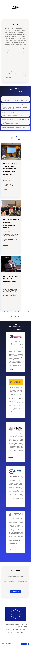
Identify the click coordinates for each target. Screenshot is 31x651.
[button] (28, 13)
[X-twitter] (22, 644)
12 (15, 316)
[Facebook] (26, 644)
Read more (11, 369)
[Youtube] (28, 644)
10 (28, 312)
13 (19, 316)
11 (11, 316)
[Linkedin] (24, 644)
